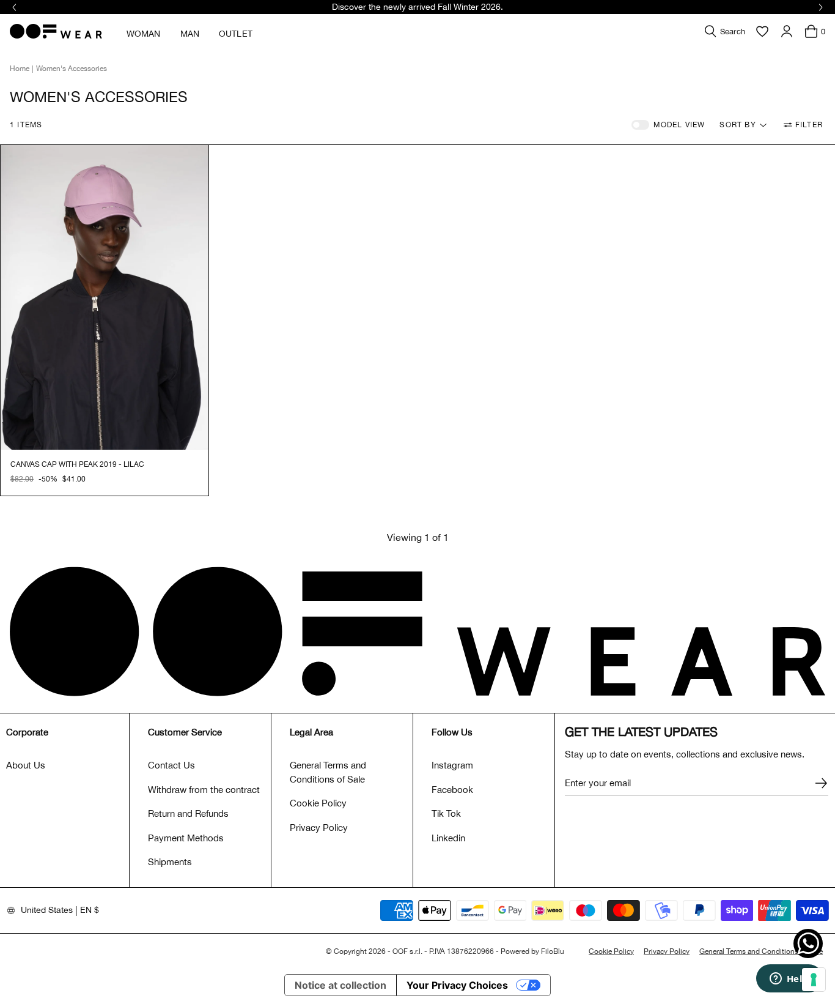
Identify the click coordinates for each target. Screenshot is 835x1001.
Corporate (27, 732)
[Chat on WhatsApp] (808, 943)
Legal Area (311, 732)
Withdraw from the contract (204, 789)
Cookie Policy (318, 803)
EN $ (89, 910)
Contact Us (171, 765)
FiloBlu (552, 951)
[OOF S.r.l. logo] (56, 31)
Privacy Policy (319, 827)
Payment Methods (186, 838)
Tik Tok (446, 813)
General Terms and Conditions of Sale (328, 772)
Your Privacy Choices (457, 985)
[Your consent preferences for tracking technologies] (813, 979)
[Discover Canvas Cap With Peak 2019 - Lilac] (104, 297)
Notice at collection (340, 985)
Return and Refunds (188, 813)
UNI (16, 479)
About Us (25, 765)
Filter (809, 125)
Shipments (170, 862)
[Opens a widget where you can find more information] (789, 979)
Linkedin (448, 838)
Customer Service (185, 732)
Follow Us (452, 732)
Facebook (452, 789)
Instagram (452, 765)
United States (47, 910)
